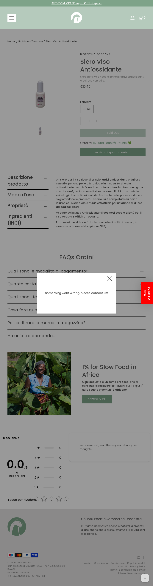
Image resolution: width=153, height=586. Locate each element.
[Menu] (11, 18)
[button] (147, 293)
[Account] (132, 18)
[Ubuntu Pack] (76, 17)
